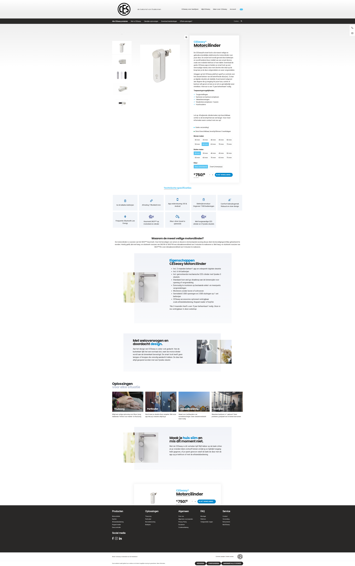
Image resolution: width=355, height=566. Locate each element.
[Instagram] (116, 539)
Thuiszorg (148, 516)
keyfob (211, 302)
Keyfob (114, 519)
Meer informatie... (161, 563)
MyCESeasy (226, 524)
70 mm (221, 144)
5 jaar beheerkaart (219, 86)
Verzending (226, 519)
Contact (225, 516)
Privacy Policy (182, 522)
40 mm (213, 140)
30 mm (197, 140)
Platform (203, 519)
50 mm (229, 140)
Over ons (181, 516)
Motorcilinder (116, 516)
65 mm (213, 144)
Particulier (148, 519)
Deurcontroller (116, 527)
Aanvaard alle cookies (232, 563)
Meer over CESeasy (220, 9)
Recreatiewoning (150, 522)
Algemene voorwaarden (185, 519)
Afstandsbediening (118, 522)
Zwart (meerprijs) (216, 167)
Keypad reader (199, 302)
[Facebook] (113, 539)
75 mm (229, 144)
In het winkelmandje (224, 175)
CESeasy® (200, 42)
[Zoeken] (241, 21)
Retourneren (226, 522)
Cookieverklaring (183, 527)
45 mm (221, 140)
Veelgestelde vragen (207, 522)
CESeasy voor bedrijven (189, 9)
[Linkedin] (120, 539)
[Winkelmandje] (241, 9)
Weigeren (200, 563)
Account (233, 9)
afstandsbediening (185, 302)
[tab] (177, 188)
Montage (203, 516)
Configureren (213, 563)
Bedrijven (148, 524)
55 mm (197, 144)
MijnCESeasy (205, 9)
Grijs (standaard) (201, 167)
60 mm (205, 144)
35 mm (205, 140)
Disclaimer (181, 524)
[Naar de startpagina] (124, 9)
